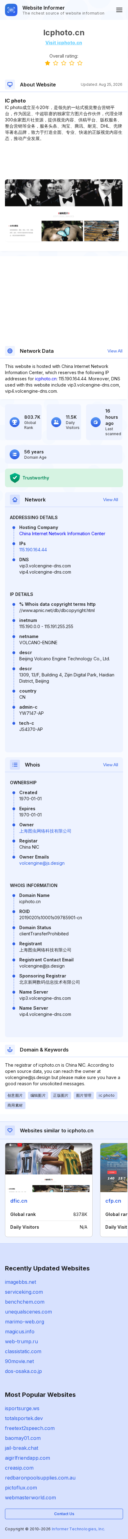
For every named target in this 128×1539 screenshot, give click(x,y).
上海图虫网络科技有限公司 (45, 830)
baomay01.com (23, 1438)
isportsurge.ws (22, 1408)
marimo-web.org (24, 1321)
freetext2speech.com (30, 1428)
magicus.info (19, 1331)
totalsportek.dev (24, 1418)
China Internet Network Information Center (62, 533)
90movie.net (19, 1361)
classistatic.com (23, 1351)
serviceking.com (24, 1292)
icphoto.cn (46, 378)
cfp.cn (113, 1201)
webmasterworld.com (30, 1497)
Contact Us (64, 1513)
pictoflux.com (21, 1487)
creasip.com (19, 1468)
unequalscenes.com (28, 1312)
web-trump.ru (21, 1341)
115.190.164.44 (33, 549)
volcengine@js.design (42, 863)
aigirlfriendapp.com (27, 1458)
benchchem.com (24, 1302)
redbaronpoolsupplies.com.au (40, 1478)
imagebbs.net (20, 1282)
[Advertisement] (63, 160)
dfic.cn (18, 1201)
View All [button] (114, 350)
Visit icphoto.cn (63, 43)
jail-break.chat (21, 1448)
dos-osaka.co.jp (23, 1371)
